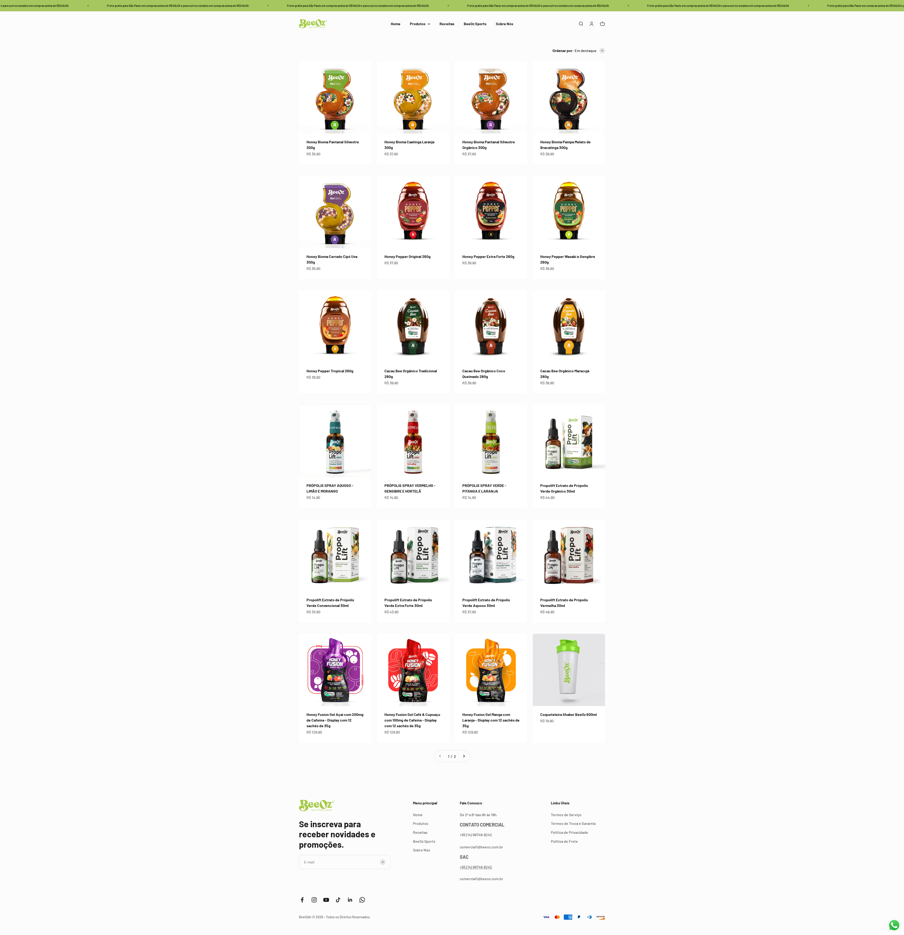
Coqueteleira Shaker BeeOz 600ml (568, 714)
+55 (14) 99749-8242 (476, 867)
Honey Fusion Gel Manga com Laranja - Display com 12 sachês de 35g (491, 720)
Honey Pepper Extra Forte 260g (488, 256)
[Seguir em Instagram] (314, 900)
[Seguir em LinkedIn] (350, 900)
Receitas (447, 24)
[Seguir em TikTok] (338, 900)
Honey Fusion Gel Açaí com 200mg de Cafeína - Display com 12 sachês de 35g (335, 720)
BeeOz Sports (475, 24)
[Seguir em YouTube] (326, 900)
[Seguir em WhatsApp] (362, 900)
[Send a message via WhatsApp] (894, 925)
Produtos (417, 24)
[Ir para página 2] (464, 756)
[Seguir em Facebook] (302, 900)
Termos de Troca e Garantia (573, 823)
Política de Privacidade (569, 832)
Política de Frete (564, 841)
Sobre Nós (504, 24)
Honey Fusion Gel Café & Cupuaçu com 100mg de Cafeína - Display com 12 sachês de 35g (412, 720)
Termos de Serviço (566, 814)
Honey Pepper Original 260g (407, 256)
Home (395, 24)
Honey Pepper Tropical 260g (330, 371)
